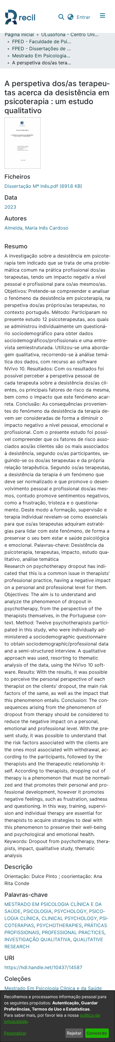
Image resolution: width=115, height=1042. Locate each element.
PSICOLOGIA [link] (37, 911)
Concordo (97, 1033)
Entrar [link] (84, 17)
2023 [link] (10, 207)
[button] (61, 17)
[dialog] (57, 1016)
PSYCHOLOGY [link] (70, 911)
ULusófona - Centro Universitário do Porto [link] (70, 34)
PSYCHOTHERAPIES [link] (59, 925)
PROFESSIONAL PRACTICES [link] (73, 932)
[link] (43, 186)
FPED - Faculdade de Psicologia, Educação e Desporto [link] (41, 41)
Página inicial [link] (19, 34)
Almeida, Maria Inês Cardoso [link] (36, 228)
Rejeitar (74, 1033)
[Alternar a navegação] (103, 17)
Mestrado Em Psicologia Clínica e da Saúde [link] (41, 55)
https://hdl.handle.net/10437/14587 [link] (43, 967)
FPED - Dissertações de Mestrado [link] (41, 48)
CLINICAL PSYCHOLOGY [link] (69, 918)
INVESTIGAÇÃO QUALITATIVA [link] (37, 939)
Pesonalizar (15, 1033)
